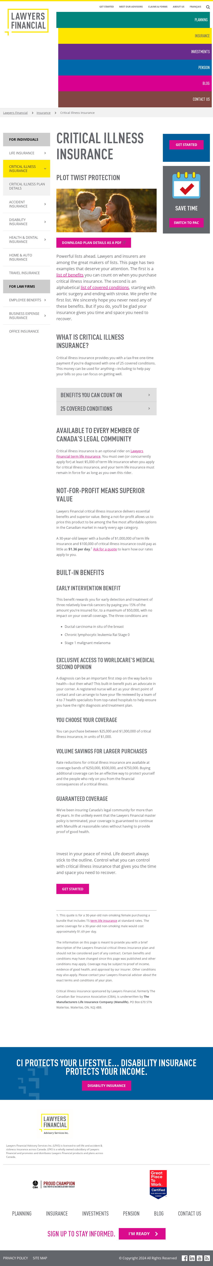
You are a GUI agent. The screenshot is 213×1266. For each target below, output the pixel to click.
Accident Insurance (18, 204)
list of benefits (70, 275)
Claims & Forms (157, 6)
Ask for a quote (105, 549)
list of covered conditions (105, 287)
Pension (204, 67)
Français (195, 6)
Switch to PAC (186, 222)
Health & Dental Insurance (23, 239)
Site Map (40, 1258)
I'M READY (139, 1233)
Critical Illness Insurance (22, 168)
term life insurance (103, 921)
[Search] (208, 7)
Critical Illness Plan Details (27, 186)
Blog (206, 83)
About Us (178, 6)
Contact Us (201, 99)
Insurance (202, 35)
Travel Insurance (24, 273)
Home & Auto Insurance (20, 257)
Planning (201, 19)
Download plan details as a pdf (91, 242)
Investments (200, 51)
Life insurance (21, 153)
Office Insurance (24, 331)
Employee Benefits (25, 300)
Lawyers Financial (15, 113)
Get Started (106, 6)
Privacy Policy (15, 1258)
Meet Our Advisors (131, 6)
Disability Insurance (18, 221)
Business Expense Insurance (24, 315)
